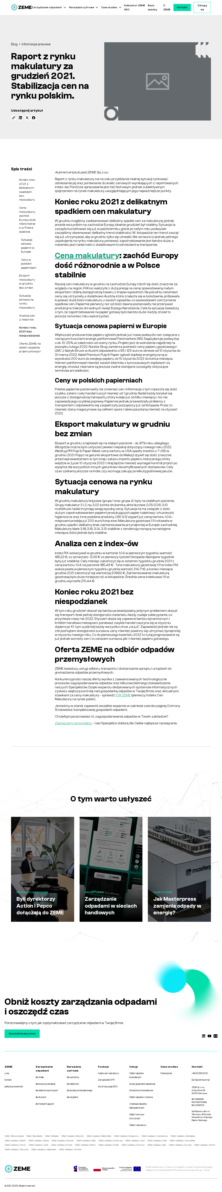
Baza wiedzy (152, 7)
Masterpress (166, 1073)
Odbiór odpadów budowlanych (136, 1075)
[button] (49, 7)
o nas (7, 1073)
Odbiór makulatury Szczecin (180, 1145)
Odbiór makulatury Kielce (86, 1141)
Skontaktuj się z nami (22, 1033)
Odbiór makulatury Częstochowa (154, 1136)
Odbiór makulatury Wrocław (70, 1149)
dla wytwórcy (73, 1077)
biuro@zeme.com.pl (200, 1079)
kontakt (8, 1079)
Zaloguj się (202, 7)
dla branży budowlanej (45, 1084)
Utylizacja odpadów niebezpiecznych (138, 1105)
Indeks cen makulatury (108, 1073)
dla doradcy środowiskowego (79, 1090)
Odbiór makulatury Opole (38, 1145)
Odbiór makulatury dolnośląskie (183, 1136)
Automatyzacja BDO (108, 1086)
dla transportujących (45, 1103)
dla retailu (40, 1077)
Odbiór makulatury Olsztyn (15, 1145)
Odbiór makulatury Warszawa (17, 1149)
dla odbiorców (73, 1084)
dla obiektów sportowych (47, 1090)
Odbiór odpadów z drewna (141, 1097)
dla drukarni (41, 1097)
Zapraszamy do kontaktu (73, 723)
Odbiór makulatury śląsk (156, 1145)
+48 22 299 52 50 (200, 1073)
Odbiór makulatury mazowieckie (182, 1141)
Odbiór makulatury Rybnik (108, 1145)
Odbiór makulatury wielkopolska (43, 1149)
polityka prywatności (14, 1086)
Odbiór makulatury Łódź (135, 1141)
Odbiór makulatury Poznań (61, 1145)
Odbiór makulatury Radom (85, 1145)
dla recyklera (72, 1097)
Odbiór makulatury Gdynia (38, 1141)
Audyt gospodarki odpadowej (142, 1084)
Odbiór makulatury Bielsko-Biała (99, 1136)
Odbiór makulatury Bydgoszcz (126, 1136)
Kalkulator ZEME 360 (134, 7)
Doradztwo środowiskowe (141, 1090)
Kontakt (182, 7)
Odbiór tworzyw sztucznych (136, 1116)
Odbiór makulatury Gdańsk (15, 1141)
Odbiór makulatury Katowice (62, 1141)
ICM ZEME (123, 695)
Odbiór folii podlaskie (34, 1136)
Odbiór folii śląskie (52, 1136)
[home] (21, 7)
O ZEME (166, 7)
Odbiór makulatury (137, 1125)
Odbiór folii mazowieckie (14, 1136)
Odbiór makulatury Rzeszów (133, 1145)
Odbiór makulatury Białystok (72, 1136)
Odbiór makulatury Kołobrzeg (110, 1141)
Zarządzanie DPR (106, 1079)
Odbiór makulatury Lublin (157, 1141)
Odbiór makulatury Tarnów (204, 1145)
